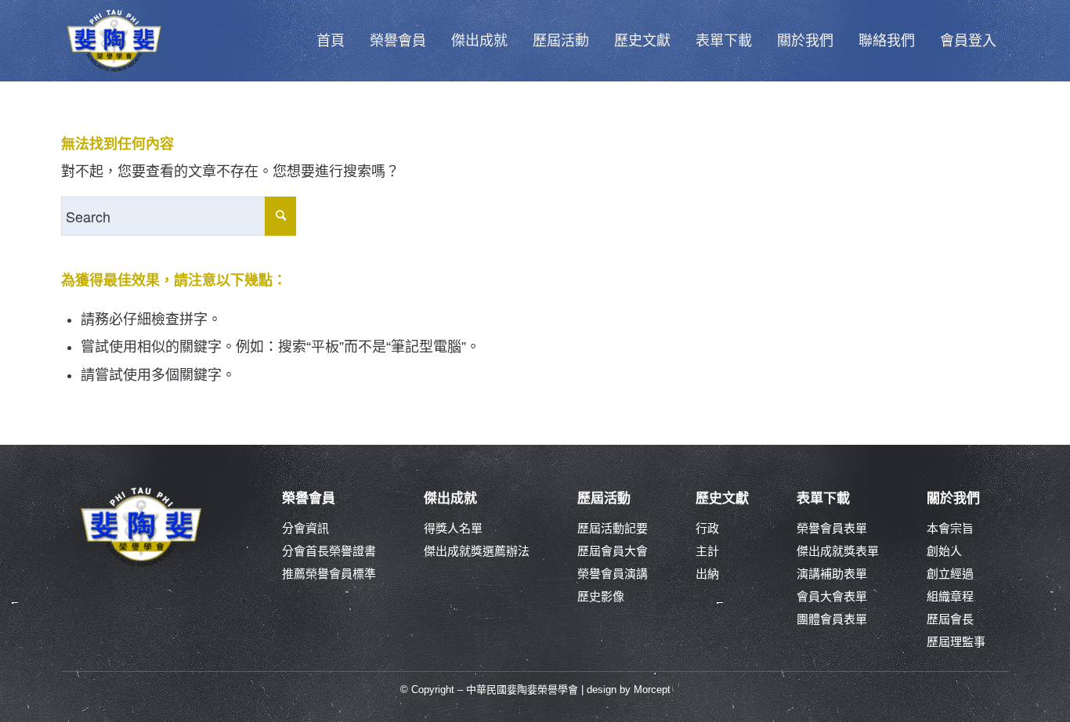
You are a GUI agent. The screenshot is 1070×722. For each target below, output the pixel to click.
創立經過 (950, 573)
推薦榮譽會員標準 (329, 573)
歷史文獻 (722, 498)
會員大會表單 (832, 596)
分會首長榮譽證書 (329, 551)
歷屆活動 (604, 498)
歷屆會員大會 (612, 551)
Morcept (652, 689)
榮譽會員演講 (612, 573)
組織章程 (950, 596)
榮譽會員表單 (832, 528)
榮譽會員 (308, 498)
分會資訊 (305, 528)
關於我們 (953, 498)
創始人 (944, 551)
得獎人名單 (453, 528)
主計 (707, 551)
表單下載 (823, 498)
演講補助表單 (832, 573)
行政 (707, 528)
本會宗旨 (950, 528)
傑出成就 (450, 498)
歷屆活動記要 (612, 528)
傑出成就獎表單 (838, 551)
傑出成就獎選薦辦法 (477, 551)
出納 (707, 573)
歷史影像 (600, 596)
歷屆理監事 (956, 641)
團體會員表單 (832, 619)
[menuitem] (330, 40)
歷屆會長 (950, 619)
